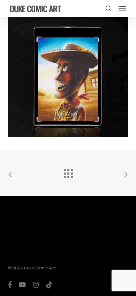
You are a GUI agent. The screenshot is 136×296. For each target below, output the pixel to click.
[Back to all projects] (68, 172)
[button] (122, 8)
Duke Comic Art (35, 8)
